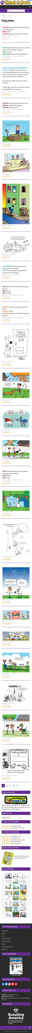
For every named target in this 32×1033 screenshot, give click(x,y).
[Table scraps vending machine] (16, 360)
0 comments (7, 37)
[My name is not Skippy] (16, 640)
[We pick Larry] (8, 887)
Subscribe (4, 949)
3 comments (7, 58)
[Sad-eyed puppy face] (16, 457)
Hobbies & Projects (6, 941)
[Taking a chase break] (16, 701)
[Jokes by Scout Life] (16, 4)
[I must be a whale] (16, 892)
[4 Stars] (9, 39)
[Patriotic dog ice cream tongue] (16, 618)
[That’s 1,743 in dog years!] (16, 597)
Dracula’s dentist (15, 843)
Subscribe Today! (16, 975)
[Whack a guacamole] (23, 892)
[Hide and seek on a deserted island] (16, 909)
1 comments (7, 513)
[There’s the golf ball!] (16, 672)
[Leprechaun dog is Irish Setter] (16, 736)
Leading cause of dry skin (17, 828)
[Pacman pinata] (16, 876)
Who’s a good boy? (16, 841)
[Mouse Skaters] (8, 914)
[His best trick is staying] (16, 171)
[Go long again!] (16, 397)
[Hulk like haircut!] (8, 909)
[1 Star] (3, 39)
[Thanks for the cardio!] (16, 554)
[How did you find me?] (16, 898)
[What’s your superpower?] (16, 427)
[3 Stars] (7, 39)
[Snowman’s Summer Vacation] (23, 881)
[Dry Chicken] (23, 898)
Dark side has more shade (18, 840)
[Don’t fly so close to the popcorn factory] (8, 892)
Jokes (3, 936)
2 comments (7, 601)
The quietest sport (16, 826)
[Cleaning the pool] (16, 881)
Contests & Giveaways (7, 946)
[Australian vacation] (8, 881)
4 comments (7, 227)
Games (3, 933)
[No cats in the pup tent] (16, 510)
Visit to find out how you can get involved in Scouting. (15, 1022)
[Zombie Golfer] (23, 887)
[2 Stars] (5, 39)
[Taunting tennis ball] (16, 773)
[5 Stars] (10, 39)
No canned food (15, 838)
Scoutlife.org (5, 931)
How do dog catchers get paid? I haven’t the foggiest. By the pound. (15, 105)
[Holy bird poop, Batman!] (8, 876)
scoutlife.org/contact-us (10, 994)
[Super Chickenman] (16, 914)
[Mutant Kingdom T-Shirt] (8, 903)
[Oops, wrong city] (16, 887)
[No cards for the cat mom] (23, 914)
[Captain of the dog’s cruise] (16, 252)
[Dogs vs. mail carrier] (16, 223)
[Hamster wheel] (23, 876)
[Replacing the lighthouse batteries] (8, 898)
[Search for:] (16, 10)
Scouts (3, 944)
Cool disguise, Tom (16, 836)
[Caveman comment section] (23, 909)
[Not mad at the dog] (16, 141)
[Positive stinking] (23, 903)
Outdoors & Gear (6, 938)
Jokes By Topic (7, 813)
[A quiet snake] (16, 903)
